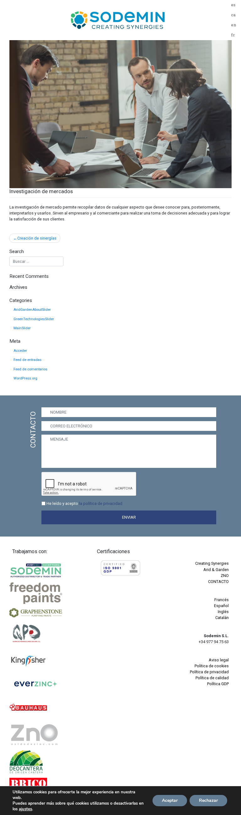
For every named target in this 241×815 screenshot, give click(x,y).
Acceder (20, 351)
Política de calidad (212, 677)
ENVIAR (129, 517)
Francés (221, 599)
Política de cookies (212, 666)
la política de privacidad (100, 503)
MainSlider (22, 328)
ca (233, 14)
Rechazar (208, 800)
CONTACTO (218, 581)
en (233, 24)
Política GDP (218, 683)
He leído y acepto (84, 503)
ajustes (25, 809)
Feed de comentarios (30, 369)
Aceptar (170, 800)
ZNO (225, 575)
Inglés (223, 611)
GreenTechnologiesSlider (33, 319)
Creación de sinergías (36, 238)
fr (233, 34)
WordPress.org (25, 378)
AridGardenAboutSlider (32, 310)
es (233, 4)
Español (221, 605)
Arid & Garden (216, 569)
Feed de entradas (27, 360)
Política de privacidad (209, 671)
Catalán (222, 617)
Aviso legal (219, 660)
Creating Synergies (212, 563)
